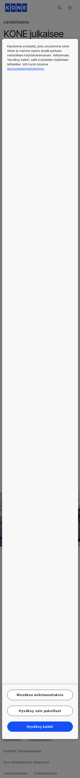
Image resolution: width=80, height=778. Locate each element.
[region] (40, 389)
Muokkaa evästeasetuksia (40, 695)
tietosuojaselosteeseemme (25, 68)
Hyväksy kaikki (40, 726)
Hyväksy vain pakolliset (40, 711)
